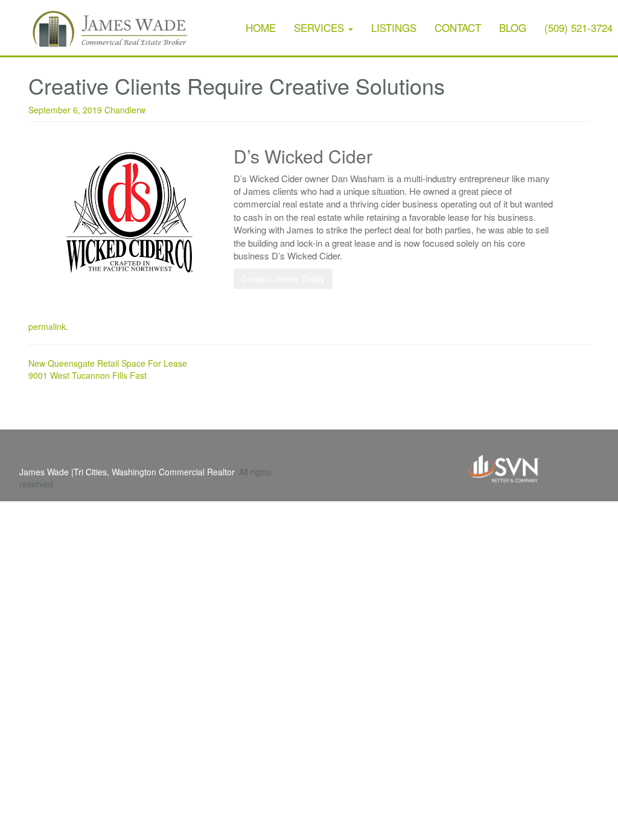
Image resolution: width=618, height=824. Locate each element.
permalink (47, 326)
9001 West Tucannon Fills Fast (87, 375)
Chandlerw (124, 110)
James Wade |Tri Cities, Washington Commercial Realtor (126, 472)
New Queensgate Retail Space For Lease (107, 363)
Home (261, 27)
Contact (458, 27)
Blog (512, 27)
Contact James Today (283, 279)
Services (320, 27)
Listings (393, 27)
